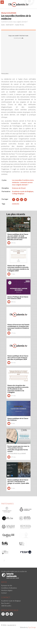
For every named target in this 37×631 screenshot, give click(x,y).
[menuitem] (18, 585)
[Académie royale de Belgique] (9, 510)
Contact (4, 593)
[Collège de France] (9, 527)
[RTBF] (27, 552)
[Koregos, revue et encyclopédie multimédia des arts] (27, 527)
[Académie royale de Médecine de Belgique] (27, 510)
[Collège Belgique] (27, 518)
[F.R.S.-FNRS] (9, 544)
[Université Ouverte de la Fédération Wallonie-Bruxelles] (27, 544)
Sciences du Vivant (19, 188)
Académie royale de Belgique (22, 191)
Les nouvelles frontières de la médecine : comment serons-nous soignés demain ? (23, 182)
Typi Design (32, 627)
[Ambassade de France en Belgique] (9, 561)
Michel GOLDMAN (8, 13)
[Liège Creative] (9, 552)
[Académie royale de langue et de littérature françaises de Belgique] (9, 518)
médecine (15, 204)
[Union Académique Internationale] (27, 535)
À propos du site (6, 585)
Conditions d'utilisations (9, 588)
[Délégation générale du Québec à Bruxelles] (9, 535)
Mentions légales (6, 590)
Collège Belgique (18, 193)
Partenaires (7, 503)
